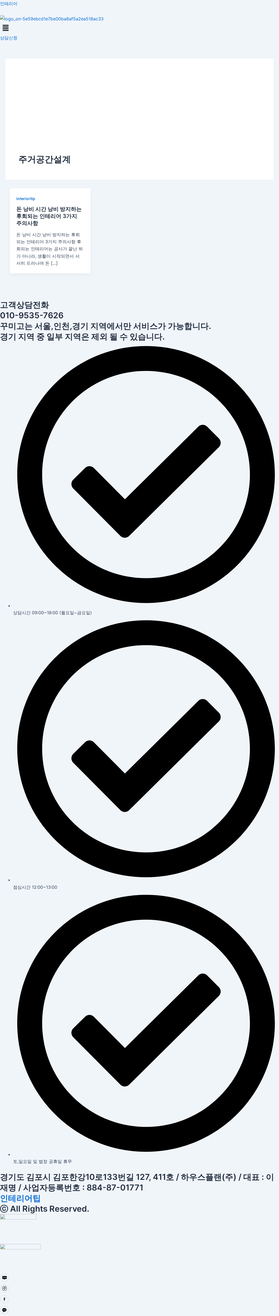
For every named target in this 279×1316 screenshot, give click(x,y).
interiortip (25, 198)
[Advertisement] (139, 112)
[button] (139, 28)
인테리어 (8, 3)
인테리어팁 (20, 1198)
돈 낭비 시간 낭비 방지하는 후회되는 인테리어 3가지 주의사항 (49, 216)
